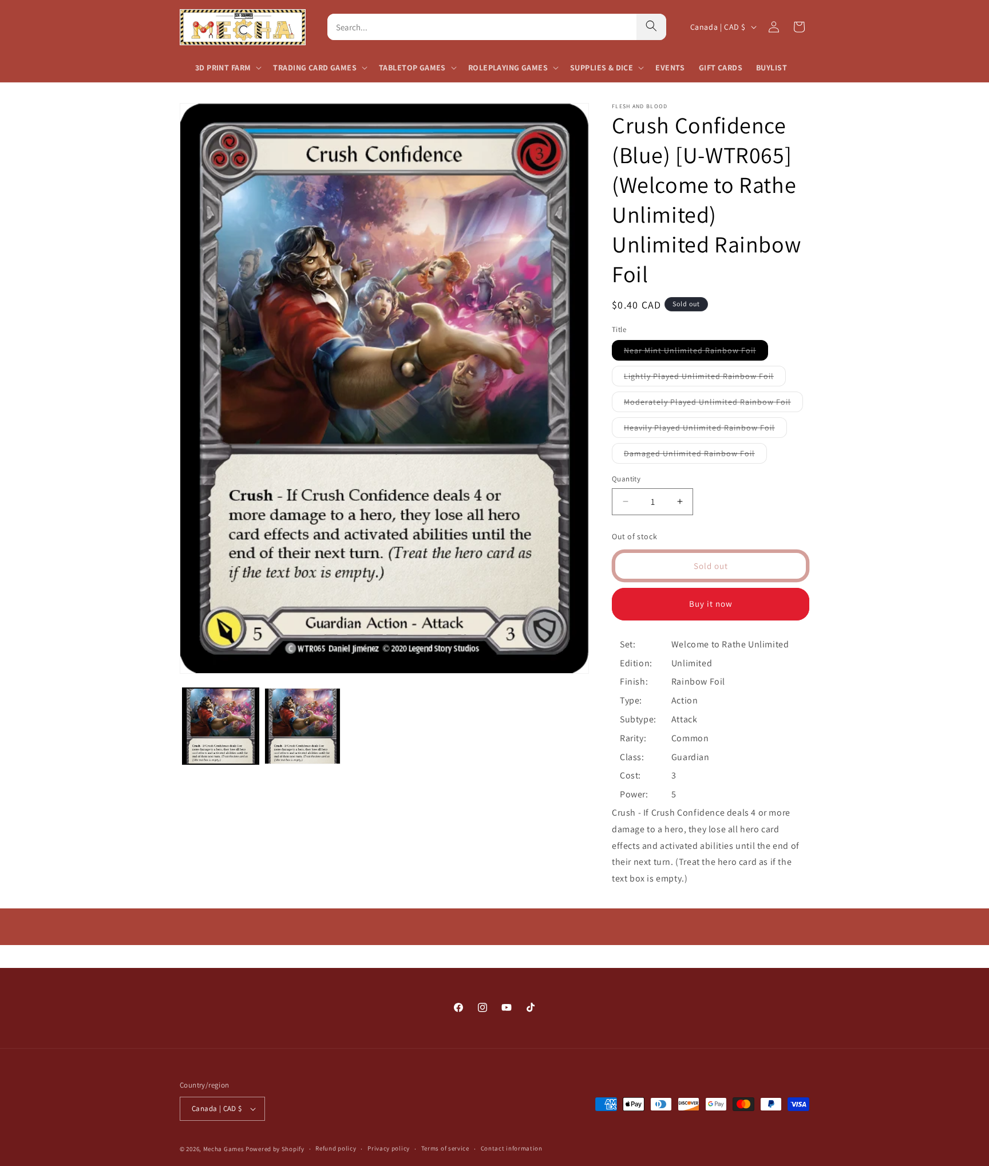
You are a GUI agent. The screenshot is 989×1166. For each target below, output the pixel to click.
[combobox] (481, 27)
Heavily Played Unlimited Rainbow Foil (705, 430)
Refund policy (335, 1148)
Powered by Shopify (275, 1149)
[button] (227, 68)
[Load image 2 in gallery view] (302, 726)
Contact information (512, 1148)
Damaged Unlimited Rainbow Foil (695, 456)
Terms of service (445, 1148)
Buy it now (711, 603)
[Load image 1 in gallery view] (221, 726)
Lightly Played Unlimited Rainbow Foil (705, 378)
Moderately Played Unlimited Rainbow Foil (713, 404)
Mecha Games (223, 1149)
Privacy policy (388, 1148)
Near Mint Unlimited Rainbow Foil (696, 353)
